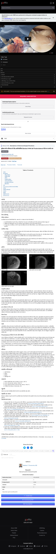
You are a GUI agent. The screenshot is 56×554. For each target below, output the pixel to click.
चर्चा (4, 185)
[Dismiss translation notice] (53, 91)
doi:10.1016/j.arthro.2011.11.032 (12, 425)
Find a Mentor (28, 504)
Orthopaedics (5, 158)
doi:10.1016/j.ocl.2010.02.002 (11, 418)
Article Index (14, 530)
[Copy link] (53, 451)
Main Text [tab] (3, 164)
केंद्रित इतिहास (7, 175)
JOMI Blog (42, 528)
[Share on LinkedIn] (31, 448)
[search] (53, 7)
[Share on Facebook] (28, 448)
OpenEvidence (8, 18)
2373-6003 (29, 522)
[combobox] (27, 7)
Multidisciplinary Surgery (15, 158)
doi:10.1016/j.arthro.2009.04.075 (23, 421)
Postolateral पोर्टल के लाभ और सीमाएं (10, 186)
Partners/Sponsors (42, 533)
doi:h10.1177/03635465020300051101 (16, 409)
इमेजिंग (6, 178)
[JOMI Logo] (4, 3)
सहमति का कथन (6, 194)
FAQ (14, 537)
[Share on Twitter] (24, 448)
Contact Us (42, 535)
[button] (28, 39)
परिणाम (4, 188)
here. (48, 91)
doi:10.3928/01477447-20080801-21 (40, 415)
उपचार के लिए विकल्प (8, 181)
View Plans (28, 106)
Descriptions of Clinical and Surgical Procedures (22, 145)
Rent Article (28, 133)
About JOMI (14, 528)
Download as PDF (28, 500)
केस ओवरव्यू (5, 173)
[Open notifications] (51, 3)
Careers (42, 530)
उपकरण (4, 191)
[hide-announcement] (53, 17)
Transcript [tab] (19, 164)
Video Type (4, 57)
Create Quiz (29, 496)
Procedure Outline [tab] (11, 164)
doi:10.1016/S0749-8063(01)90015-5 (33, 412)
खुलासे (4, 192)
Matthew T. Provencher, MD (30, 465)
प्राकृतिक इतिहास (8, 179)
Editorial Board (14, 535)
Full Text (14, 161)
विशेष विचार (7, 183)
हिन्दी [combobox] (6, 138)
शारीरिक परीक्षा (7, 176)
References (6, 195)
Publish (14, 533)
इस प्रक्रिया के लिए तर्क (9, 182)
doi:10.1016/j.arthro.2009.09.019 (36, 403)
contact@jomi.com (28, 548)
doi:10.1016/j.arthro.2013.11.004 (12, 430)
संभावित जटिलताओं (6, 189)
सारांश (4, 172)
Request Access (28, 117)
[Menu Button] (53, 3)
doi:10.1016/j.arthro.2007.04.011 (40, 406)
